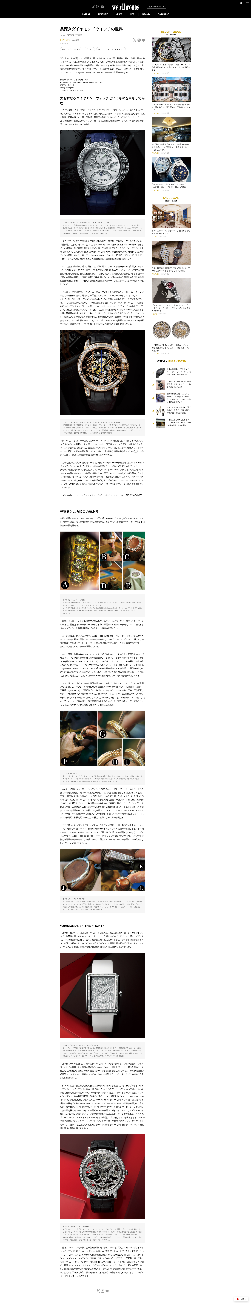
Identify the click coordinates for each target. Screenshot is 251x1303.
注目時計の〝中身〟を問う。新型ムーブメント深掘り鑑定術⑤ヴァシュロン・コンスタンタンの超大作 (171, 348)
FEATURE (103, 14)
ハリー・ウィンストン (71, 49)
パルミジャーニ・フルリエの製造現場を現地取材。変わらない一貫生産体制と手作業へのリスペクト (171, 107)
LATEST (86, 14)
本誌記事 (79, 35)
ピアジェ (89, 49)
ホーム (62, 35)
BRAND (146, 14)
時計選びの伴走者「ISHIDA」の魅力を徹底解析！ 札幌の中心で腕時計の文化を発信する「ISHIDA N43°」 (170, 147)
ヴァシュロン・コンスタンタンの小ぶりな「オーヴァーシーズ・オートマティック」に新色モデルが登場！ (171, 308)
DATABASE (163, 14)
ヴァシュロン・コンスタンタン (111, 49)
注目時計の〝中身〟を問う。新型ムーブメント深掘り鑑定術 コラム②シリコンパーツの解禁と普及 (171, 67)
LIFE (132, 14)
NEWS (119, 14)
